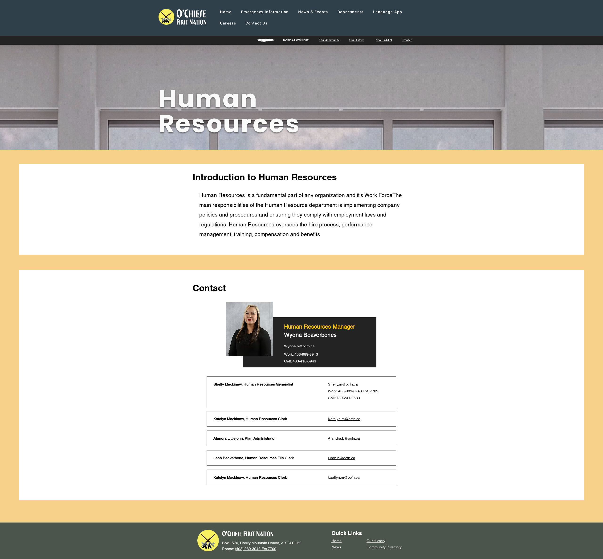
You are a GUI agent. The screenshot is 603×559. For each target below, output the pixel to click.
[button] (313, 12)
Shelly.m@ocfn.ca (343, 384)
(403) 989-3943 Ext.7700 (255, 549)
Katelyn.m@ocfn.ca (344, 419)
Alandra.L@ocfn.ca (344, 438)
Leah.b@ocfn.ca (341, 458)
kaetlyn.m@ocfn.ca (344, 477)
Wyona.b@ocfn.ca (299, 346)
